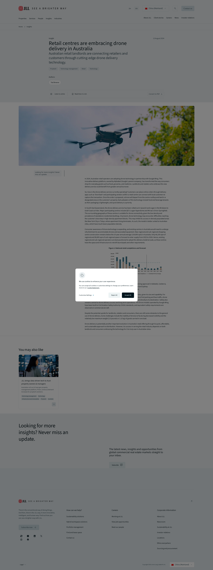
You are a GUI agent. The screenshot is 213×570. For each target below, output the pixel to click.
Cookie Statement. (93, 288)
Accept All (128, 295)
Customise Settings (86, 295)
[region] (106, 285)
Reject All (114, 295)
